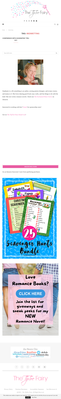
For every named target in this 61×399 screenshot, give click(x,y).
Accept (27, 397)
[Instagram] (29, 20)
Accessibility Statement (37, 389)
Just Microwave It (51, 389)
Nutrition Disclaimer (21, 389)
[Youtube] (33, 20)
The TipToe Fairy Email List (16, 114)
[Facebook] (24, 20)
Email (25, 107)
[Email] (36, 20)
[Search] (55, 24)
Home (3, 30)
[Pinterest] (31, 20)
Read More (34, 397)
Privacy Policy (8, 389)
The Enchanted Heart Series (43, 97)
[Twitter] (26, 20)
